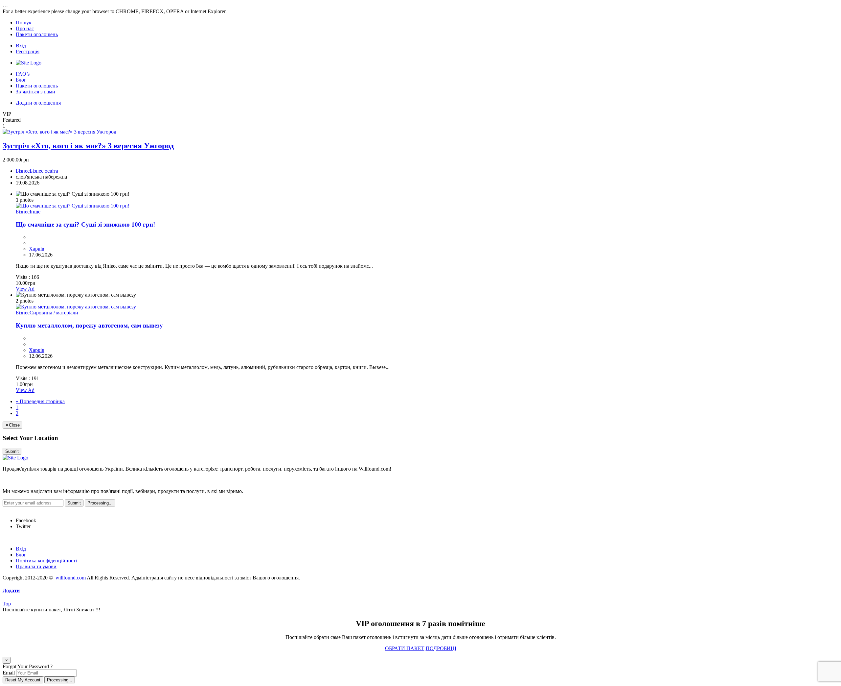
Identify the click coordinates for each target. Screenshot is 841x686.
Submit (12, 451)
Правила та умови (36, 566)
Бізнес (23, 171)
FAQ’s (23, 74)
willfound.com (71, 577)
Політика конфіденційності (46, 560)
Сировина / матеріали (54, 312)
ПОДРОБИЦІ (441, 648)
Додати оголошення (38, 103)
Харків (36, 249)
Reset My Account (22, 679)
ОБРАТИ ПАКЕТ (404, 648)
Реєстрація (27, 51)
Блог (21, 80)
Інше (35, 211)
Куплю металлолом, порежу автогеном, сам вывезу (89, 325)
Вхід (21, 45)
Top (7, 603)
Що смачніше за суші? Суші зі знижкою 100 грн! (85, 224)
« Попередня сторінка (40, 401)
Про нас (25, 28)
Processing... (59, 679)
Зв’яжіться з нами (35, 91)
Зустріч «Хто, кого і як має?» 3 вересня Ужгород (88, 145)
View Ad (25, 289)
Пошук (24, 22)
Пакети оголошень (37, 34)
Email (9, 672)
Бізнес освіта (44, 171)
